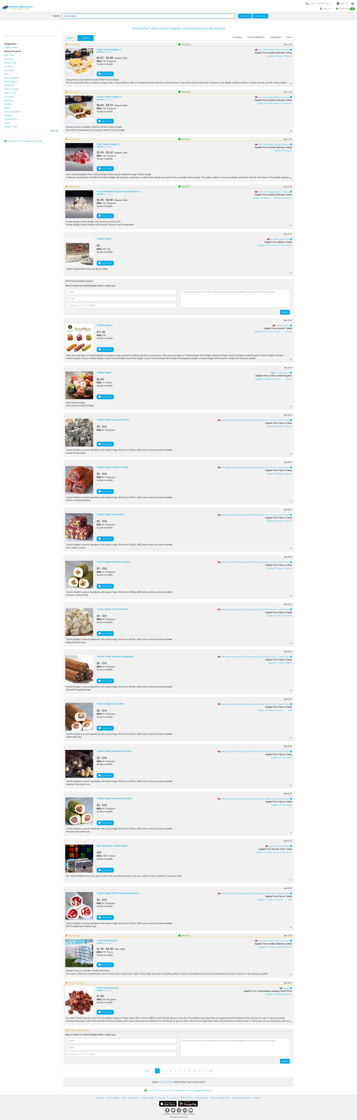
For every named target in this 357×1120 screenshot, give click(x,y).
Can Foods (9, 59)
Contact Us (134, 1098)
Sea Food (8, 100)
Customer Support (241, 1098)
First (147, 1071)
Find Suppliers (260, 16)
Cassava (8, 115)
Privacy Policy (201, 1098)
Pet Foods (8, 96)
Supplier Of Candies (283, 150)
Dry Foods (8, 70)
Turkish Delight (167, 1082)
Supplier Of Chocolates (281, 757)
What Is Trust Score (167, 1098)
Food (6, 74)
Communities (113, 1098)
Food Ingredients (11, 78)
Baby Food (9, 55)
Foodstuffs (9, 85)
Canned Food (10, 62)
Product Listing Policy (220, 1098)
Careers (256, 1098)
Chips (6, 123)
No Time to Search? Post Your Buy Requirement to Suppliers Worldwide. (180, 1090)
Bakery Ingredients (12, 111)
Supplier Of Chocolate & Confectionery (274, 245)
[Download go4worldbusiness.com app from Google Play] (188, 1104)
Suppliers (85, 38)
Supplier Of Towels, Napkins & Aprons (275, 947)
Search (56, 16)
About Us (100, 1098)
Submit (285, 312)
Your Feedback (149, 1098)
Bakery (7, 108)
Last (210, 1071)
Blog (124, 1098)
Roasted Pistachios (283, 198)
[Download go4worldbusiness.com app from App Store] (168, 1104)
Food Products (10, 81)
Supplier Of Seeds (261, 198)
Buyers (70, 38)
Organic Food (10, 93)
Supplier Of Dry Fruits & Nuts (267, 331)
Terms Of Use (186, 1098)
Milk (290, 710)
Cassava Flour (10, 119)
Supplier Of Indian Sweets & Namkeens (274, 103)
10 (199, 1071)
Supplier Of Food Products (280, 663)
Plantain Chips (10, 126)
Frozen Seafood (11, 89)
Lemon (289, 331)
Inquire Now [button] (106, 74)
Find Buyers (245, 16)
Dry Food (8, 66)
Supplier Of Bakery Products (279, 56)
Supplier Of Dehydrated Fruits (278, 994)
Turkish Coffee (10, 47)
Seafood (8, 104)
